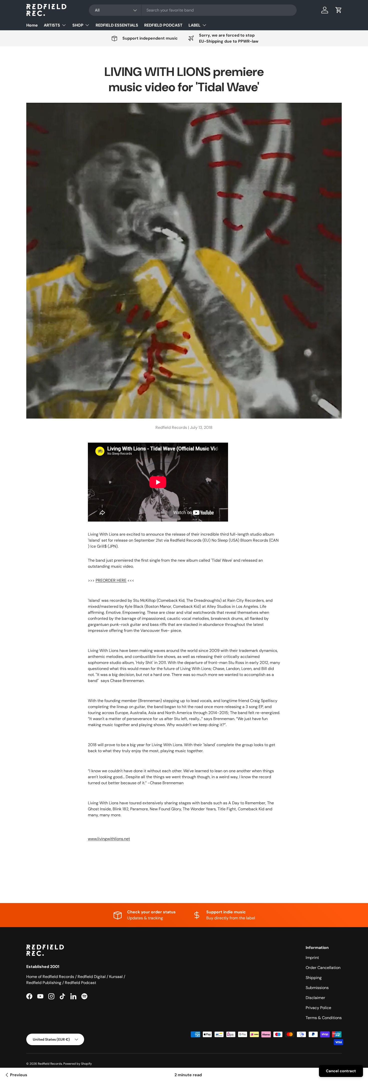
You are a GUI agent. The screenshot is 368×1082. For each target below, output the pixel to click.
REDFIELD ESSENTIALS (117, 25)
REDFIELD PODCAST (163, 25)
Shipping (314, 977)
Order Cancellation (323, 967)
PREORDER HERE (111, 580)
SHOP (77, 25)
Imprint (312, 957)
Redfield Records (50, 1064)
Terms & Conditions (324, 1017)
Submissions (317, 987)
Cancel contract (341, 1070)
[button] (338, 10)
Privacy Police (318, 1007)
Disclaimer (315, 997)
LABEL (195, 25)
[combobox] (193, 10)
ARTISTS (52, 25)
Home (32, 25)
